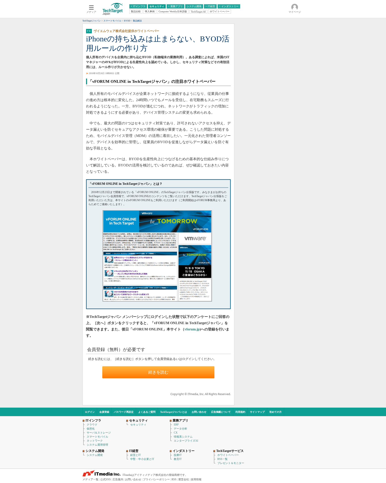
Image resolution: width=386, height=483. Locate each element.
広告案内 (118, 479)
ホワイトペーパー (228, 455)
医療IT (178, 455)
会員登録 (104, 412)
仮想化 (91, 428)
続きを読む (158, 372)
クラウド (92, 424)
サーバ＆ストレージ (99, 432)
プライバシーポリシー (156, 479)
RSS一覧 (222, 459)
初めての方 (275, 412)
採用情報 (196, 479)
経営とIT (135, 455)
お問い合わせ (199, 412)
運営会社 (183, 479)
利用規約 (240, 412)
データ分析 (180, 428)
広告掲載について (221, 412)
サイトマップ (257, 412)
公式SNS (105, 479)
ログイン (90, 412)
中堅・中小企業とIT (142, 459)
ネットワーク (95, 440)
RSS (174, 479)
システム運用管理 (97, 444)
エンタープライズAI (186, 440)
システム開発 (95, 455)
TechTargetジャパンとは (173, 412)
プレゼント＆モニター (230, 463)
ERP (176, 424)
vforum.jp (192, 329)
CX (176, 432)
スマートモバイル (97, 436)
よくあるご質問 (146, 412)
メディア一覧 (90, 479)
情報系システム (183, 436)
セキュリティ (138, 424)
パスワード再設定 (124, 412)
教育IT (178, 459)
